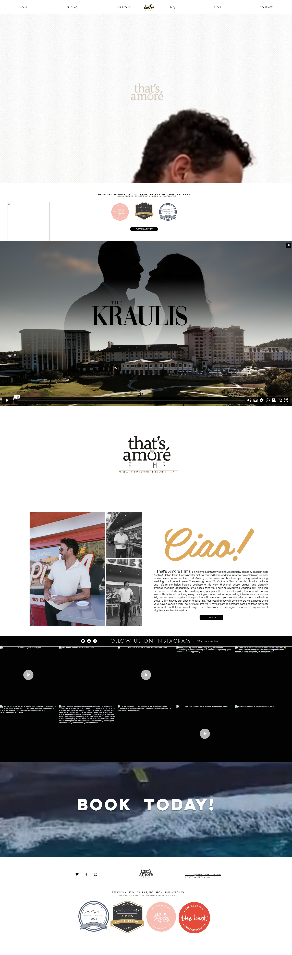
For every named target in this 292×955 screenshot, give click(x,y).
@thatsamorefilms (207, 641)
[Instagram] (95, 641)
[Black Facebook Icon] (86, 874)
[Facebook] (89, 641)
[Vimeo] (83, 641)
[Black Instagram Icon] (96, 874)
